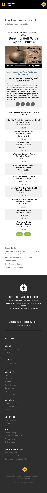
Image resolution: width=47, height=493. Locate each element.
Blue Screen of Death (13, 264)
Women (8, 382)
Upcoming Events (12, 363)
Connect (9, 372)
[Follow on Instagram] (23, 315)
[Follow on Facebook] (15, 315)
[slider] (20, 65)
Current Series (10, 423)
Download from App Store (15, 456)
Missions (8, 410)
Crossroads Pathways (13, 436)
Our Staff (8, 352)
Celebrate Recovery (12, 403)
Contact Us (9, 388)
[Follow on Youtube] (28, 315)
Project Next (10, 439)
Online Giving (10, 433)
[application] (23, 66)
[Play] (8, 66)
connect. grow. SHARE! (14, 267)
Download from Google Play (16, 459)
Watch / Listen (10, 420)
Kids (6, 375)
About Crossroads (12, 349)
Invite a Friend (10, 391)
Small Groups (10, 385)
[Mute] (33, 66)
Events (8, 360)
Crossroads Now (14, 449)
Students (8, 379)
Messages (10, 417)
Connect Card (10, 394)
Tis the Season (10, 261)
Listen (23, 128)
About (8, 346)
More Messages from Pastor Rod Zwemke (22, 72)
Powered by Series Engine (23, 240)
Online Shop (10, 442)
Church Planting (11, 406)
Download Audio (23, 74)
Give (7, 429)
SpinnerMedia (12, 24)
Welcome (9, 338)
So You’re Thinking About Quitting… (19, 257)
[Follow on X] (19, 315)
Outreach (10, 400)
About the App (11, 453)
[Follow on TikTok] (32, 315)
